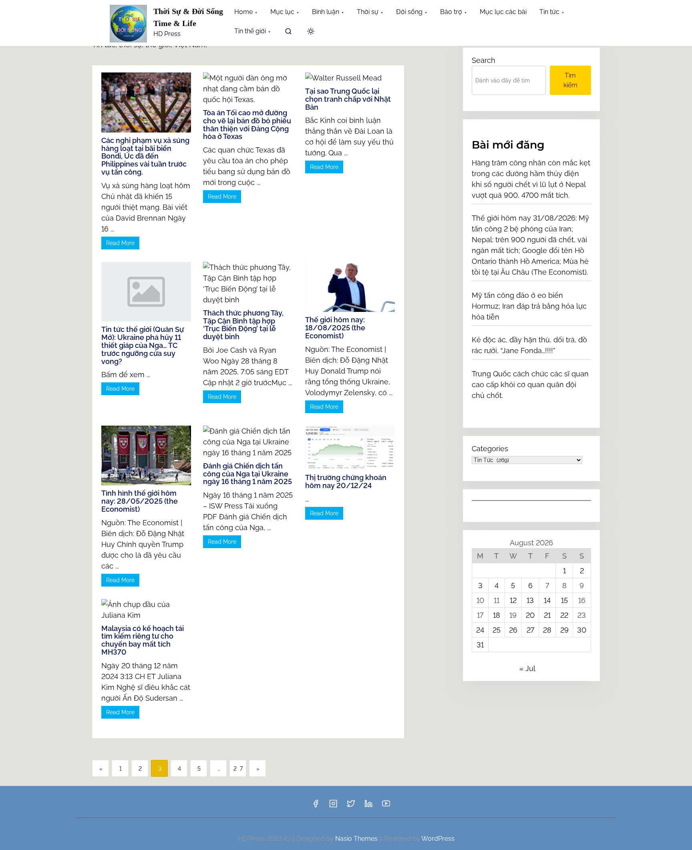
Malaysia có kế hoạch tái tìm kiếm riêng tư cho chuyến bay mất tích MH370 (142, 640)
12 (513, 600)
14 (547, 600)
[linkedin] (368, 806)
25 (497, 630)
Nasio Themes (357, 838)
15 (564, 600)
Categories (490, 448)
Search (483, 60)
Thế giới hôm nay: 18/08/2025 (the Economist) (335, 327)
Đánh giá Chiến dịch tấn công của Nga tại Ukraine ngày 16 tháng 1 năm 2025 (247, 474)
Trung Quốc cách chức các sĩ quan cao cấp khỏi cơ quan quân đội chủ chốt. (530, 385)
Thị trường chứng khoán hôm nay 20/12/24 (345, 481)
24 (480, 630)
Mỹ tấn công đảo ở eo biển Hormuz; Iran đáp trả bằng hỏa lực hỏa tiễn (529, 306)
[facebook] (316, 806)
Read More (120, 243)
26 (513, 630)
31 (480, 645)
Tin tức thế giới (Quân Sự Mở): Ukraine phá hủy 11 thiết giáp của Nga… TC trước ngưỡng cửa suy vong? (142, 345)
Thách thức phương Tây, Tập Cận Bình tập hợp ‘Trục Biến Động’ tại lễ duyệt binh (243, 325)
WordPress (438, 838)
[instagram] (333, 806)
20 (530, 615)
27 (239, 769)
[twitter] (351, 806)
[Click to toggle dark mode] (311, 32)
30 (581, 630)
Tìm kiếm (570, 80)
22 (564, 615)
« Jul (527, 668)
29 (564, 630)
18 (496, 615)
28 (547, 630)
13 (530, 600)
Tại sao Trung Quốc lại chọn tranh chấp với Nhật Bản (348, 99)
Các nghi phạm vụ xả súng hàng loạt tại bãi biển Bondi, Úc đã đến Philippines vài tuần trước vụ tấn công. (145, 156)
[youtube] (386, 806)
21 (547, 615)
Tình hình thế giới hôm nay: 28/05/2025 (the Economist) (139, 501)
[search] (288, 33)
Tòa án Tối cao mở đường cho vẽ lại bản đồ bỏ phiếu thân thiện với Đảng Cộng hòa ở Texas (247, 125)
